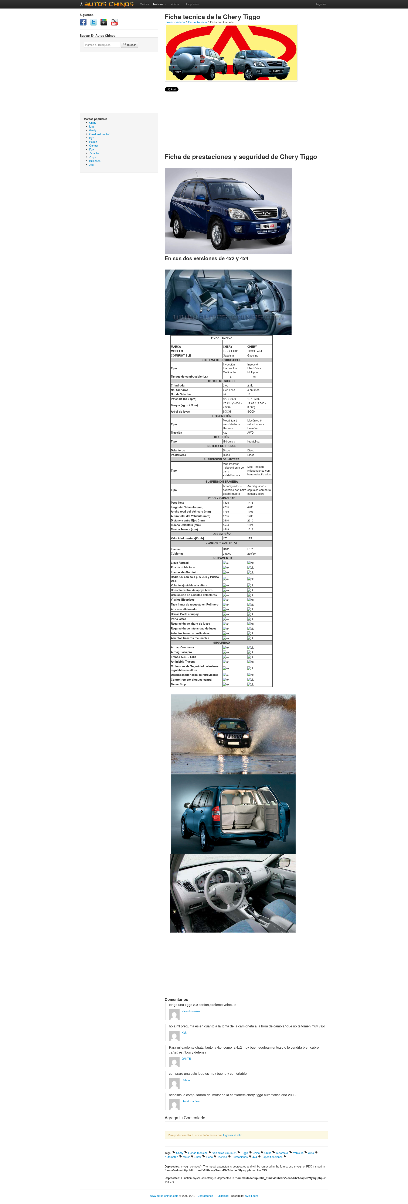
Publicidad (222, 1196)
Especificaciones (272, 1157)
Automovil (282, 1153)
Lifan (92, 126)
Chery (92, 123)
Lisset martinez (191, 1101)
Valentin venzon (191, 1011)
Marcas (144, 4)
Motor (186, 1157)
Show (197, 1157)
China (256, 1153)
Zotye (92, 157)
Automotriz (171, 1157)
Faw (91, 149)
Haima (93, 142)
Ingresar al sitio (232, 1135)
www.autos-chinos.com (164, 1196)
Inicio (169, 22)
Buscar (131, 45)
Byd (91, 138)
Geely (92, 130)
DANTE (186, 1058)
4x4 (254, 1157)
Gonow (93, 145)
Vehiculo (298, 1153)
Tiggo (244, 1153)
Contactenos (205, 1196)
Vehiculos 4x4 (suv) (224, 1153)
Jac (91, 165)
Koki (184, 1032)
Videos (175, 4)
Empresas (192, 4)
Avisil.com (251, 1196)
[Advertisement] (119, 206)
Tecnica (222, 1157)
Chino (267, 1153)
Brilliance (95, 161)
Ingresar (321, 4)
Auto (311, 1153)
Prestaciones (240, 1157)
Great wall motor (99, 134)
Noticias (158, 4)
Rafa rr (186, 1080)
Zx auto (94, 153)
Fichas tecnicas (198, 22)
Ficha (209, 1157)
